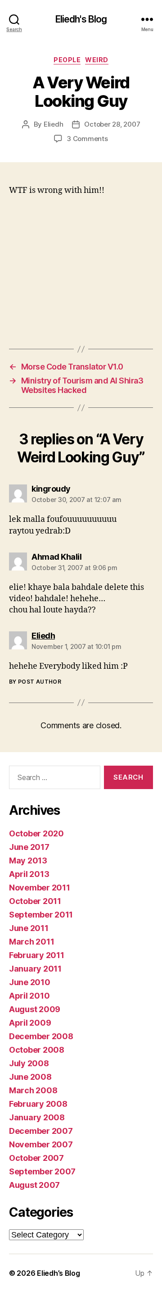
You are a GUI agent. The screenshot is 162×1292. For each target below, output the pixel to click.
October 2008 (36, 1050)
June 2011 (29, 928)
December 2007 (41, 1131)
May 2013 (28, 860)
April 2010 (29, 995)
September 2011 (41, 914)
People (67, 60)
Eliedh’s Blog (58, 1273)
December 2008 (41, 1036)
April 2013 (29, 874)
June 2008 (30, 1077)
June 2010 (29, 982)
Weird (96, 60)
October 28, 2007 (112, 124)
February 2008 (38, 1104)
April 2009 (30, 1022)
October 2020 (36, 833)
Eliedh (53, 124)
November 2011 (39, 887)
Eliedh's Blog (81, 19)
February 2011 (36, 955)
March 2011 (31, 941)
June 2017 (29, 847)
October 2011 (35, 901)
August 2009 (34, 1009)
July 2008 (29, 1063)
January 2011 (35, 968)
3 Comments (87, 138)
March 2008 (33, 1090)
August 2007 (34, 1185)
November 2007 (41, 1144)
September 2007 (42, 1171)
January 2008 (37, 1117)
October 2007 (36, 1158)
